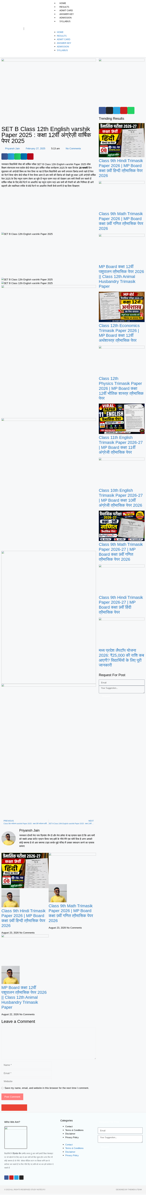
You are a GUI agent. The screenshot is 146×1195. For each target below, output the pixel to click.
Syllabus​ (64, 21)
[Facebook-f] (6, 1177)
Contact (69, 1126)
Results (64, 7)
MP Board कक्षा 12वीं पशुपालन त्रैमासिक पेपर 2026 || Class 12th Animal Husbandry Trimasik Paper (24, 997)
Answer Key (66, 14)
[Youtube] (11, 1177)
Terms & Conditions (74, 1130)
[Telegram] (16, 1177)
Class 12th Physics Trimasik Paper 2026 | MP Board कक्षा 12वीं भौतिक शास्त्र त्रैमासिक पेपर (121, 388)
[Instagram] (21, 1177)
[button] (93, 28)
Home (62, 3)
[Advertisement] (48, 211)
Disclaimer (70, 1133)
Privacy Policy (72, 1137)
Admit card (66, 10)
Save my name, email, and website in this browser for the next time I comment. (47, 1088)
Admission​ (65, 17)
